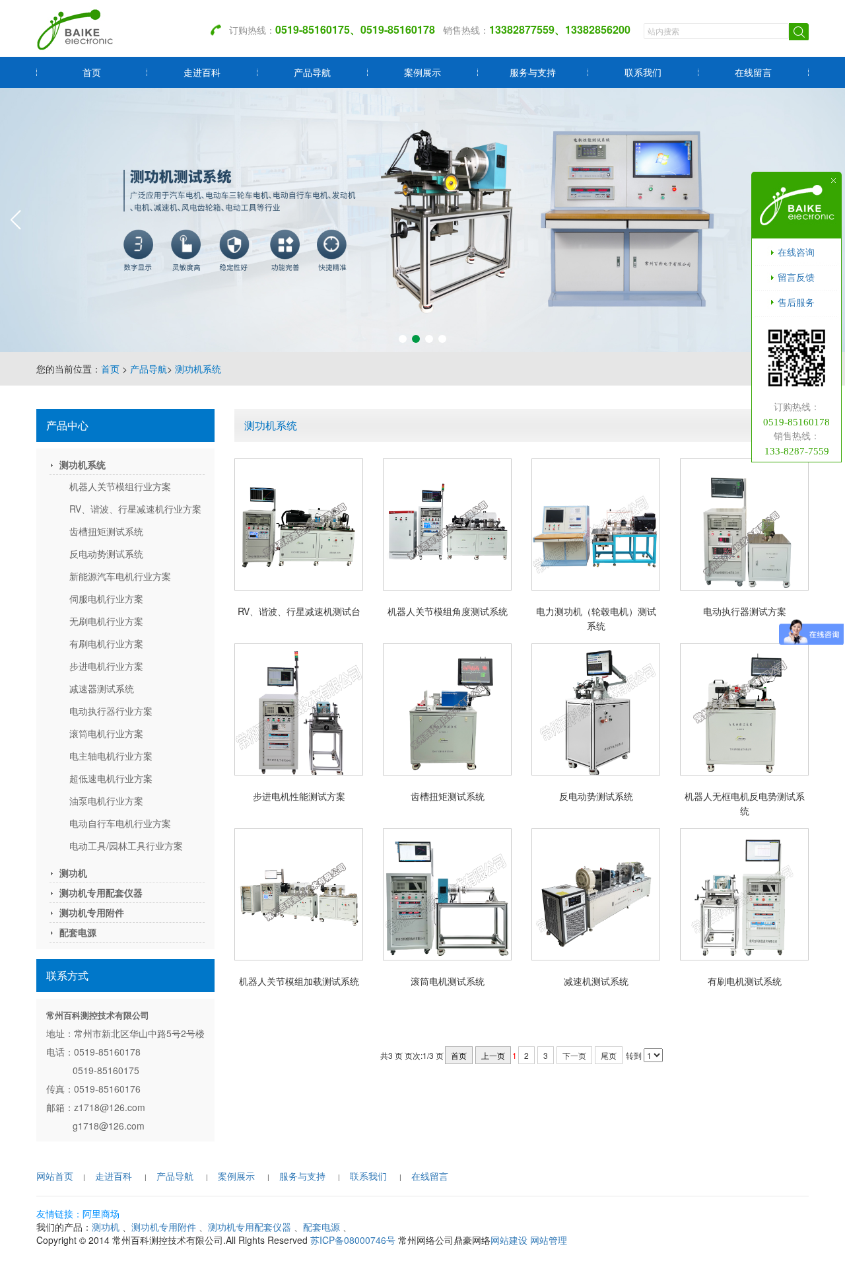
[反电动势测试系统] (595, 709)
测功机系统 (198, 368)
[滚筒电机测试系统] (447, 894)
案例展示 (422, 72)
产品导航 (312, 72)
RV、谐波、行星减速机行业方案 (135, 508)
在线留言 (753, 72)
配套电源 (77, 932)
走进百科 (202, 72)
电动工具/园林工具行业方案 (126, 845)
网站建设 (508, 1239)
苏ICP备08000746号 (352, 1239)
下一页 (574, 1055)
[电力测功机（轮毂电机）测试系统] (595, 524)
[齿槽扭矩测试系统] (447, 709)
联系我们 (643, 72)
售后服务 (796, 301)
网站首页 (54, 1175)
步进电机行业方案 (106, 665)
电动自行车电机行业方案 (120, 823)
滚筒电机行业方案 (106, 733)
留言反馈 (796, 276)
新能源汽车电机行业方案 (120, 576)
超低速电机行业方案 (110, 778)
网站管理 (548, 1239)
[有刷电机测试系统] (744, 894)
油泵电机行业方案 (106, 800)
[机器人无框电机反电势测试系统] (744, 709)
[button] (403, 339)
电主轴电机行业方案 (110, 755)
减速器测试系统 (101, 688)
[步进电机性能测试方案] (298, 709)
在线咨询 (796, 251)
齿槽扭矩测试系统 (106, 531)
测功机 (73, 872)
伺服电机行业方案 (106, 598)
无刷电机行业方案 (106, 621)
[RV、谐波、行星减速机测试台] (298, 524)
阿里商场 (101, 1213)
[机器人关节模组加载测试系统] (298, 894)
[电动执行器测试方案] (744, 524)
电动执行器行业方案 (110, 710)
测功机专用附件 (91, 912)
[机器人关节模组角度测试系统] (447, 524)
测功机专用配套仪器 (101, 892)
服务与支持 (533, 72)
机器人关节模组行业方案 (120, 486)
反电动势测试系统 (106, 553)
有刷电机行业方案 (106, 643)
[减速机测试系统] (595, 894)
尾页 (609, 1055)
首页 (92, 72)
